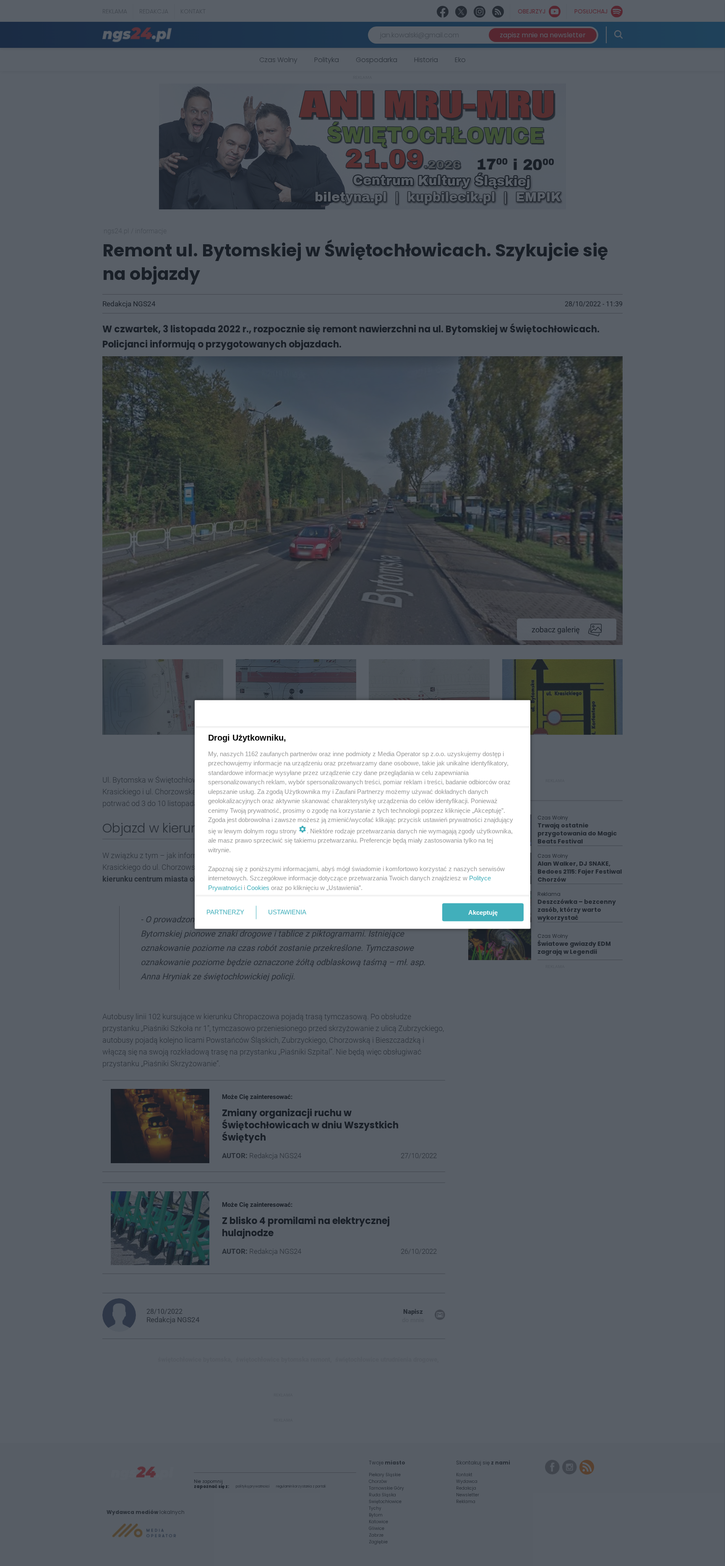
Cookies (258, 887)
